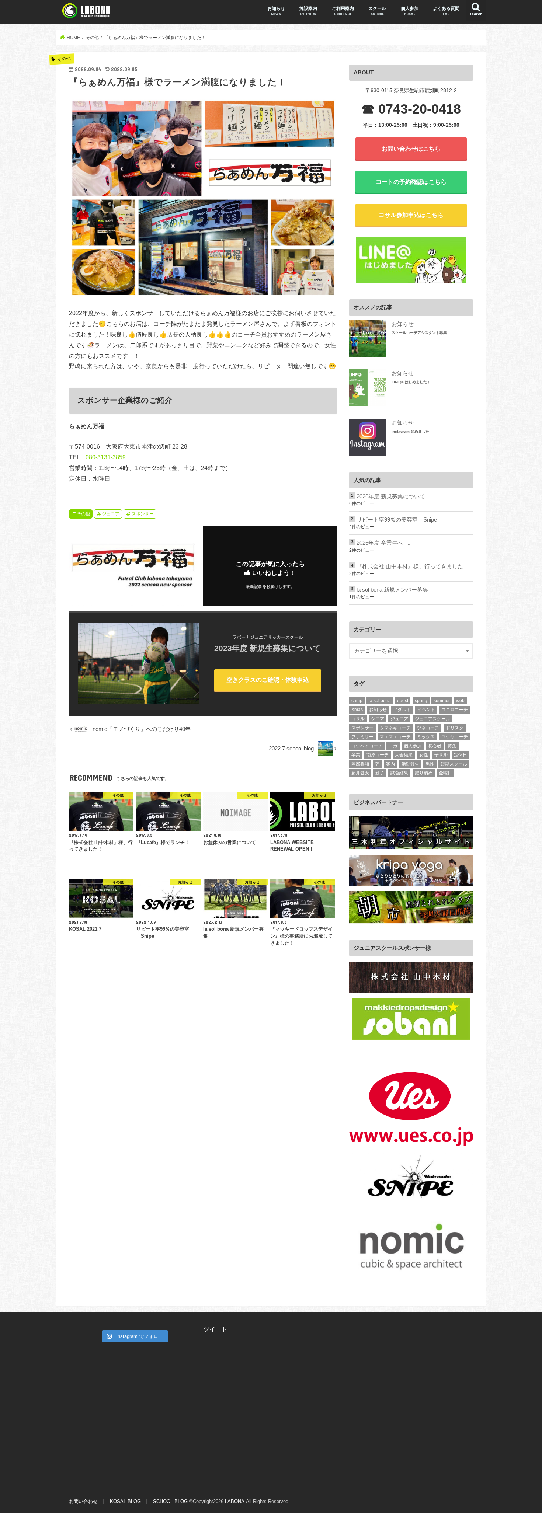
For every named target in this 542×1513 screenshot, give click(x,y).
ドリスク (454, 728)
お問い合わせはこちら (411, 148)
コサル (358, 718)
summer (442, 700)
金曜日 (445, 772)
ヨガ (393, 746)
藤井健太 (360, 772)
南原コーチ (377, 754)
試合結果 (399, 772)
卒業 (355, 754)
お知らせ (276, 11)
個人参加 (409, 11)
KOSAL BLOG (125, 1501)
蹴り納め (423, 772)
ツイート (215, 1329)
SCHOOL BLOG (170, 1501)
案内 (390, 764)
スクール (377, 11)
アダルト (402, 709)
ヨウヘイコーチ (366, 746)
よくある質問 (446, 11)
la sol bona (380, 700)
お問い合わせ (83, 1501)
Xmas (357, 709)
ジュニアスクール (432, 718)
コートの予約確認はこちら (411, 181)
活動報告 (410, 764)
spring (421, 700)
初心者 (434, 746)
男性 (429, 764)
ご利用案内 (343, 11)
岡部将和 (360, 764)
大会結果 (404, 754)
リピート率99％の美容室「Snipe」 (399, 520)
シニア (377, 718)
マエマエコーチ (395, 736)
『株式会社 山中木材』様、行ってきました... (412, 566)
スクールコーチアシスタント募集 (419, 333)
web (460, 700)
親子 (379, 772)
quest (402, 700)
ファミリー (362, 736)
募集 (452, 746)
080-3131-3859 (106, 457)
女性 (423, 754)
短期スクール (454, 764)
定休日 (460, 754)
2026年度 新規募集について (391, 496)
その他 (83, 513)
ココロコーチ (454, 709)
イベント (426, 709)
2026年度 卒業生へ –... (384, 543)
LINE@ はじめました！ (411, 382)
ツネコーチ (428, 728)
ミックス (426, 736)
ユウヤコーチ (454, 736)
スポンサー (143, 513)
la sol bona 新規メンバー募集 (392, 590)
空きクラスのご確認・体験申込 (267, 679)
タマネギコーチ (395, 728)
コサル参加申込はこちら (411, 215)
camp (356, 700)
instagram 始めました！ (412, 431)
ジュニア (110, 513)
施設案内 (308, 11)
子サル (441, 754)
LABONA (234, 1501)
